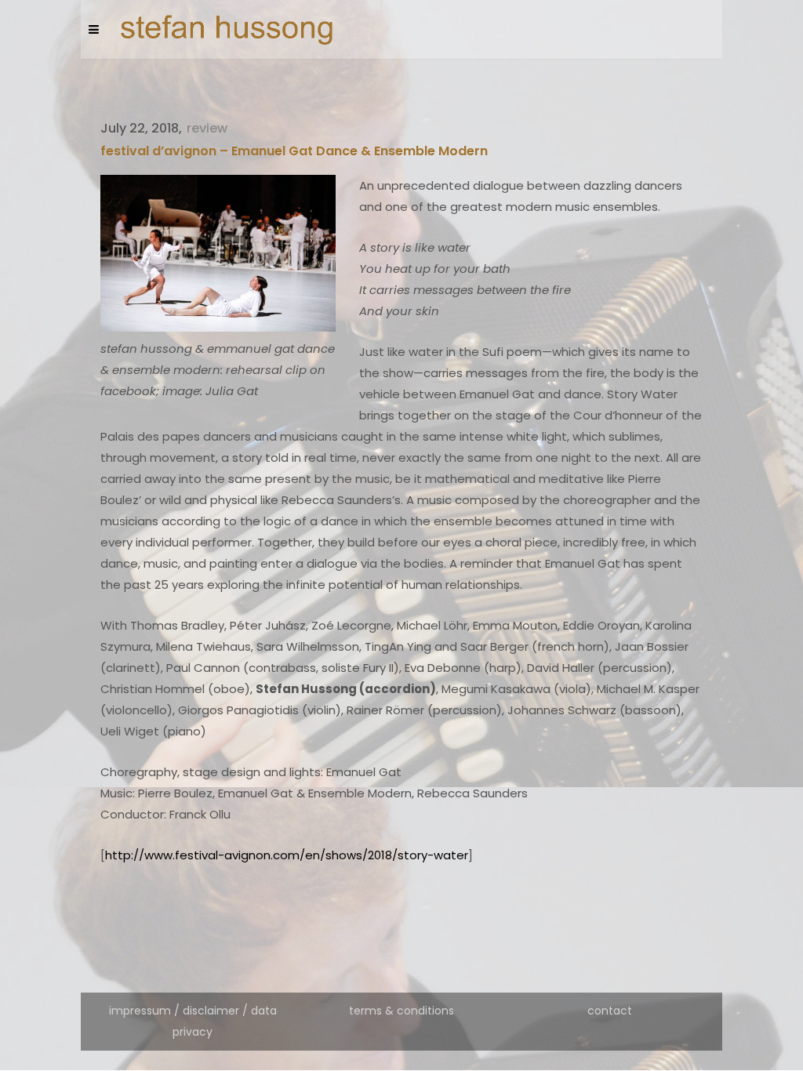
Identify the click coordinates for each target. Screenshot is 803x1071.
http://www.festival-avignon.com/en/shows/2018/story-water (286, 855)
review (207, 128)
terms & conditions (401, 1010)
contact (609, 1010)
